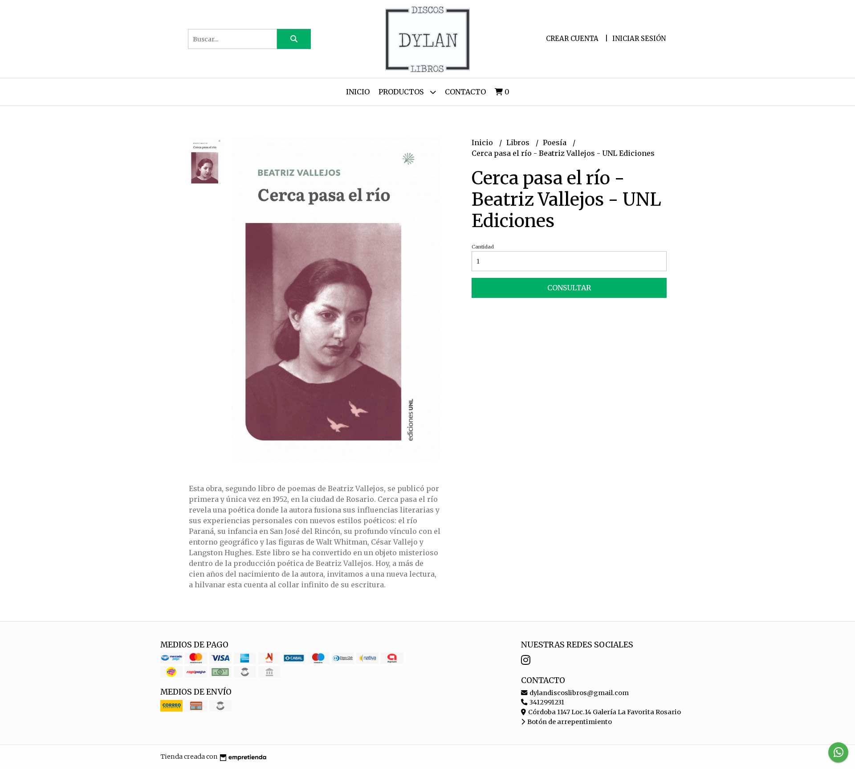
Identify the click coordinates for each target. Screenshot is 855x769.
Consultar (569, 287)
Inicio (358, 91)
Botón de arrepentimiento (569, 722)
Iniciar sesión (639, 38)
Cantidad (483, 247)
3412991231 (546, 702)
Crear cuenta (572, 38)
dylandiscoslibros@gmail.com (578, 693)
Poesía (555, 142)
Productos (402, 91)
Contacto (465, 91)
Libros (518, 142)
